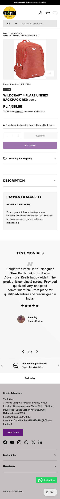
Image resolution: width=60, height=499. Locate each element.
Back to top (30, 378)
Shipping (19, 111)
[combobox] (30, 23)
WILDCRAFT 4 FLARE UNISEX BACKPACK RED (21, 35)
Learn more (40, 2)
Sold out (40, 135)
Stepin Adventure (11, 84)
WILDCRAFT (15, 33)
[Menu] (54, 12)
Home (5, 33)
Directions (13, 432)
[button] (47, 12)
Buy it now (30, 145)
